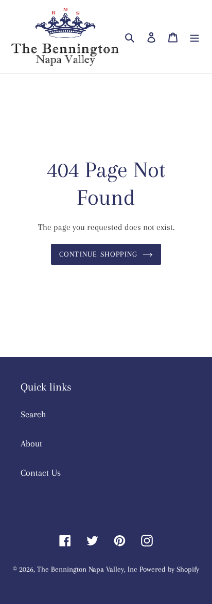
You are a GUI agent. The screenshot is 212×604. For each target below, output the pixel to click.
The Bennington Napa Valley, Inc (87, 569)
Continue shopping (98, 254)
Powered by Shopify (169, 569)
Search (33, 414)
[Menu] (194, 37)
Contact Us (41, 472)
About (31, 443)
